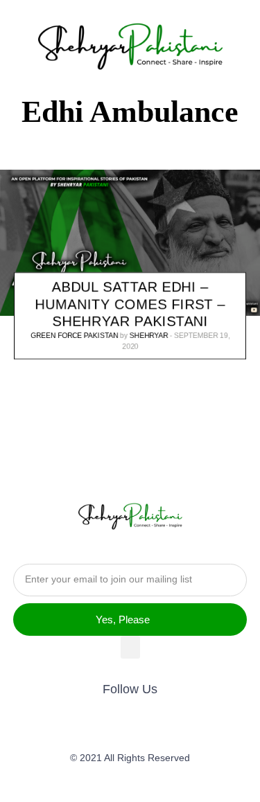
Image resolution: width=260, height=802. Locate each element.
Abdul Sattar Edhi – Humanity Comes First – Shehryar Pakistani (130, 305)
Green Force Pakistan (74, 336)
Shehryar (149, 336)
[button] (130, 647)
